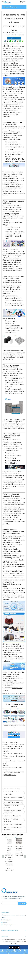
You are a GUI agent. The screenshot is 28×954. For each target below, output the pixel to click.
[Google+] (12, 947)
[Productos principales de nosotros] (14, 722)
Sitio (22, 35)
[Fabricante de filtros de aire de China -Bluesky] (10, 890)
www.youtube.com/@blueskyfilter (12, 767)
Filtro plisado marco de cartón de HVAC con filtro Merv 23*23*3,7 (19, 851)
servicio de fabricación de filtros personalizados (12, 812)
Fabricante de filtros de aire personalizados (11, 793)
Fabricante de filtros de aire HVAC (13, 802)
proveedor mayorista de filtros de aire (13, 798)
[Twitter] (18, 947)
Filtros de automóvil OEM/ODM (12, 824)
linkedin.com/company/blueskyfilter (13, 753)
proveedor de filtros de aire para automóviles (13, 828)
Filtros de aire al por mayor (11, 789)
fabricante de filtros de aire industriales (11, 806)
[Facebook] (10, 947)
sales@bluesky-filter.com (9, 925)
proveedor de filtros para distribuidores (11, 820)
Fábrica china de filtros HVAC (12, 816)
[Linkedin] (15, 947)
